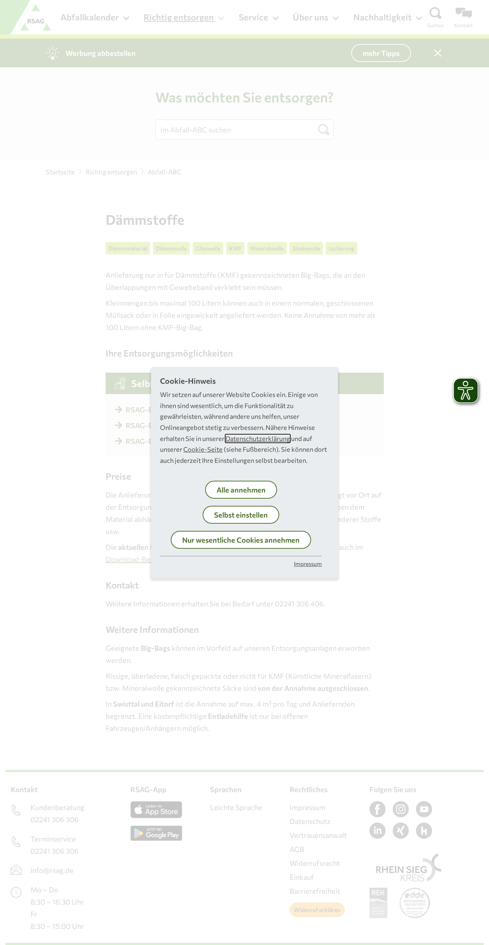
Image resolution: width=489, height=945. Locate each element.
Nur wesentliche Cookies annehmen (241, 540)
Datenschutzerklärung (258, 438)
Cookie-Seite (203, 449)
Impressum (308, 563)
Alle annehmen (241, 489)
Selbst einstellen (241, 514)
